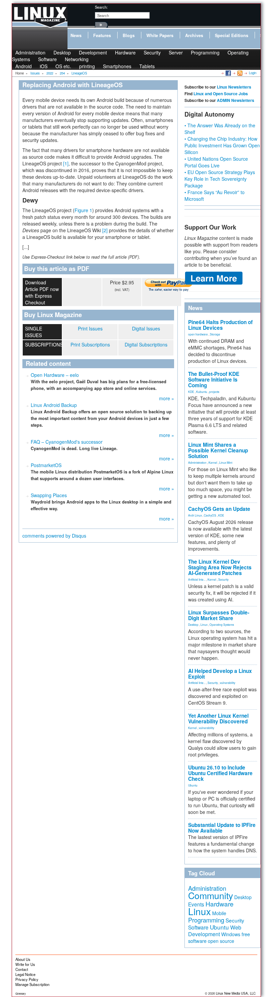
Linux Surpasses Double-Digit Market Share (218, 615)
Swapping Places (49, 495)
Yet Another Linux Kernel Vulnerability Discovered (218, 718)
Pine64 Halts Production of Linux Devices (220, 324)
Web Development (214, 930)
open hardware (198, 334)
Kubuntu (201, 392)
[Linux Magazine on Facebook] (228, 72)
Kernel (213, 462)
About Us (22, 959)
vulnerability (227, 683)
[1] (65, 163)
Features (102, 35)
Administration (197, 462)
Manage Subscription (32, 984)
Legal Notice (25, 974)
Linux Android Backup (54, 405)
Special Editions (231, 35)
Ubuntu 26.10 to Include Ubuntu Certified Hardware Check (220, 773)
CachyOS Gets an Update (219, 509)
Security (152, 52)
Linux (204, 624)
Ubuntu (192, 785)
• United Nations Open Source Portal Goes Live (216, 162)
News (76, 35)
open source (221, 941)
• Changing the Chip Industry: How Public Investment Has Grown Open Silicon (222, 145)
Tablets (147, 66)
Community (210, 895)
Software (47, 59)
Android (23, 66)
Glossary (20, 993)
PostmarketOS (46, 465)
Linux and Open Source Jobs (220, 94)
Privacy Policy (26, 979)
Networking (77, 59)
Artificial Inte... (197, 579)
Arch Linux (195, 515)
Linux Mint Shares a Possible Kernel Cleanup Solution (218, 450)
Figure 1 (83, 210)
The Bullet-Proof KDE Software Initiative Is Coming (213, 379)
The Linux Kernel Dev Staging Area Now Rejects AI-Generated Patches (220, 567)
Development (93, 52)
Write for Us (25, 964)
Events (196, 904)
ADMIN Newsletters (235, 100)
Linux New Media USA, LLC (236, 993)
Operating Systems (222, 624)
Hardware (125, 52)
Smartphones (117, 66)
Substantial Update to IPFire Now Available (222, 827)
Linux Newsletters (234, 87)
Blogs (129, 35)
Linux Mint (225, 462)
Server (176, 52)
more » (166, 398)
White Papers (159, 35)
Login (252, 72)
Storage (215, 334)
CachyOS (210, 515)
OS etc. (63, 66)
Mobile (219, 913)
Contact (21, 969)
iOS (43, 66)
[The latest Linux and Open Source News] (239, 72)
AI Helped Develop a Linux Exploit (220, 673)
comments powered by (54, 535)
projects (214, 392)
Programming (205, 52)
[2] (105, 230)
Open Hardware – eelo (55, 375)
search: (101, 7)
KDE (191, 392)
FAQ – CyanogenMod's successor (67, 441)
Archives (194, 35)
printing (87, 66)
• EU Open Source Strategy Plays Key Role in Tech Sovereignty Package (219, 179)
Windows (230, 934)
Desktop (193, 624)
